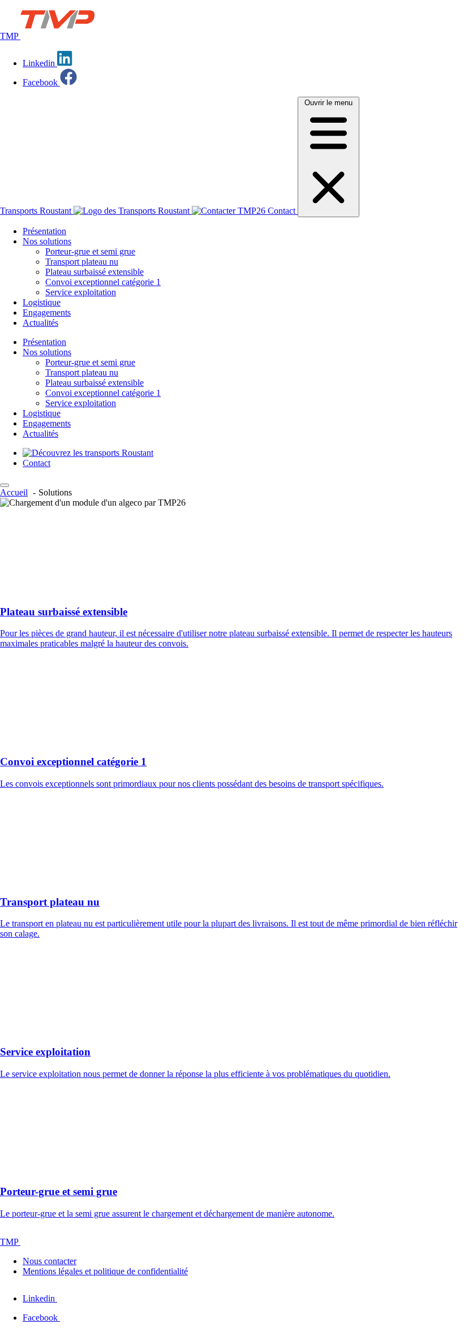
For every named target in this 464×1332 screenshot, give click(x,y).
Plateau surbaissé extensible (94, 272)
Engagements (47, 312)
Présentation (44, 231)
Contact (281, 210)
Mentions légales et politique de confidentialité (105, 1271)
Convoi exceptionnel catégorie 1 (103, 282)
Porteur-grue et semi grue (90, 251)
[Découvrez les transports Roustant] (88, 453)
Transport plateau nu (81, 261)
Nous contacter (49, 1261)
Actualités (40, 322)
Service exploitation (80, 292)
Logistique (42, 302)
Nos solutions (47, 241)
